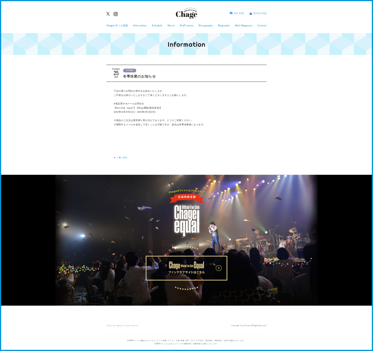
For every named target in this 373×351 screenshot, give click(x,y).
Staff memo (187, 26)
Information (140, 26)
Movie (171, 26)
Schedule (157, 26)
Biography (224, 26)
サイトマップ (132, 326)
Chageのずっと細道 (117, 26)
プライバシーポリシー (115, 326)
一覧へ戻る (122, 158)
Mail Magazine (243, 26)
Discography (206, 26)
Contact (262, 26)
